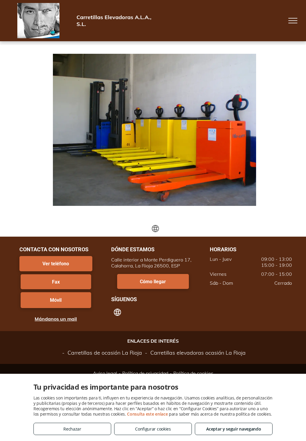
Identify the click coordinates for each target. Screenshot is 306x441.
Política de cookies (193, 373)
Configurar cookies (153, 429)
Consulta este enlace (147, 414)
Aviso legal (105, 373)
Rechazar (72, 429)
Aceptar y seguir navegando (233, 429)
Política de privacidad (145, 373)
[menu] (293, 20)
